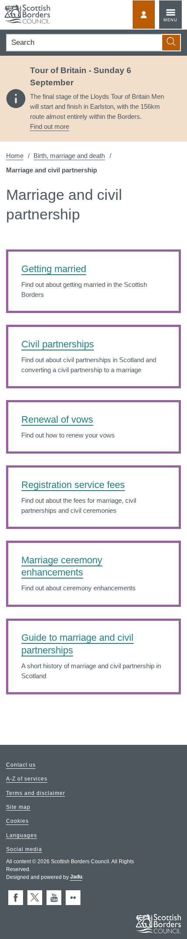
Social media (24, 849)
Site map (18, 807)
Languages (21, 835)
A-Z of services (26, 779)
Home (14, 155)
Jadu (76, 877)
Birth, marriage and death (69, 155)
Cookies (17, 821)
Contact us (21, 765)
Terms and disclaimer (35, 793)
